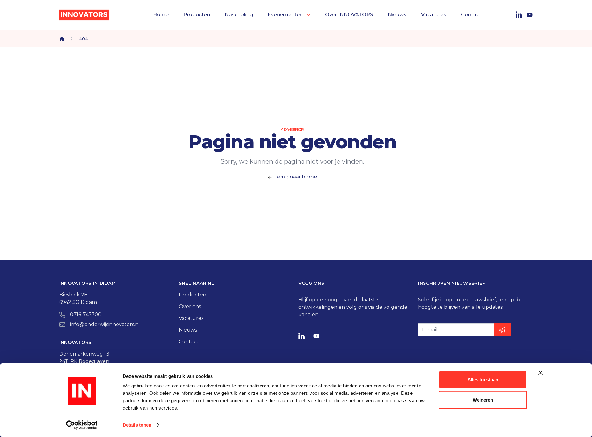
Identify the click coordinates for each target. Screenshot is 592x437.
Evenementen (285, 15)
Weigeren (483, 399)
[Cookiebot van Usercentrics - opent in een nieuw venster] (82, 425)
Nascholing (239, 15)
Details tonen (137, 424)
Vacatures (433, 15)
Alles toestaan (482, 379)
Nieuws (397, 15)
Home (161, 15)
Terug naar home (295, 177)
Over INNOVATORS (349, 15)
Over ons (190, 306)
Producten (196, 15)
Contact (471, 15)
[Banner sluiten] (540, 373)
